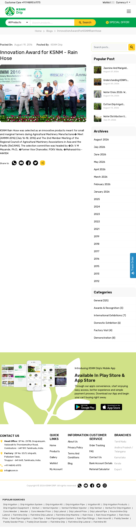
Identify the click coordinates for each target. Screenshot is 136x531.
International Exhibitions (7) (110, 315)
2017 (96, 251)
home (53, 445)
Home (38, 30)
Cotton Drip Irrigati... (114, 104)
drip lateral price (78, 511)
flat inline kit (100, 522)
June (100, 154)
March (100, 176)
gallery (53, 457)
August (101, 139)
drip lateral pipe (98, 511)
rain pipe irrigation (20, 518)
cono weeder (10, 511)
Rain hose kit (104, 518)
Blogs (49, 30)
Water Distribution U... (114, 116)
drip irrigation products (115, 504)
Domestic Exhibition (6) (107, 322)
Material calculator (99, 469)
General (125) (101, 300)
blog (70, 463)
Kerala (117, 463)
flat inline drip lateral (42, 515)
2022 (97, 221)
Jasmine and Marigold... (115, 68)
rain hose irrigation (106, 515)
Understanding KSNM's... (116, 80)
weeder (24, 511)
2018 (96, 243)
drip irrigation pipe (75, 504)
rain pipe (38, 518)
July (99, 147)
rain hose (88, 515)
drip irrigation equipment (16, 508)
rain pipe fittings (86, 518)
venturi (35, 508)
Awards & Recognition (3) (108, 307)
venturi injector (50, 508)
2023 (97, 214)
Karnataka (120, 457)
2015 (96, 266)
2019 (96, 236)
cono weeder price (41, 511)
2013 (96, 273)
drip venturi (96, 508)
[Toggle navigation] (129, 11)
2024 (97, 206)
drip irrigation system (31, 504)
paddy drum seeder (37, 522)
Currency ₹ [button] (122, 2)
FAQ (91, 451)
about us (73, 441)
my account (56, 469)
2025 (97, 199)
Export (118, 469)
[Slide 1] (43, 117)
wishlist (54, 463)
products (55, 451)
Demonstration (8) (104, 337)
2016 (96, 258)
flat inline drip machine (67, 515)
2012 (96, 281)
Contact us (95, 457)
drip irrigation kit (54, 504)
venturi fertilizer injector (74, 508)
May (99, 161)
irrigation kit (94, 504)
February (102, 184)
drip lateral (60, 511)
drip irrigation (10, 504)
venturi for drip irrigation (118, 508)
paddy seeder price (13, 522)
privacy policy (75, 447)
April (99, 169)
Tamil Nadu (120, 441)
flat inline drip (20, 515)
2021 (96, 229)
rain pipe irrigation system (60, 518)
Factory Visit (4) (103, 330)
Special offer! (119, 22)
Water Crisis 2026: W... (115, 92)
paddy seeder (121, 518)
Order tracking (97, 445)
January (102, 191)
